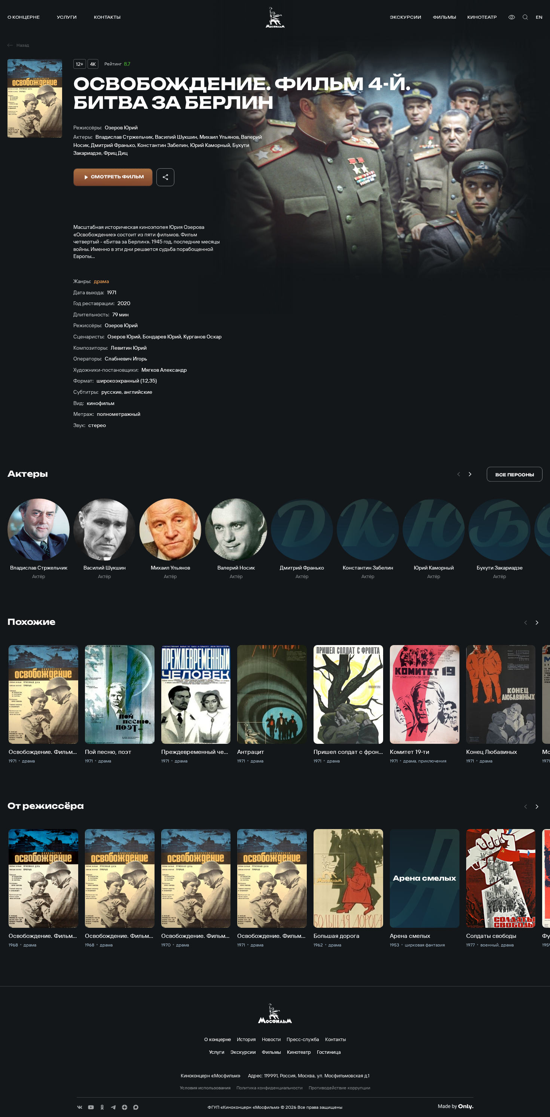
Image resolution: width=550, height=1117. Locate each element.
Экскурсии (405, 17)
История (246, 1039)
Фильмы (444, 17)
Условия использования (205, 1087)
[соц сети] (80, 1107)
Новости (271, 1039)
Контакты (107, 17)
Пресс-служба (303, 1039)
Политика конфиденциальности (269, 1087)
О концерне (23, 17)
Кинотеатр (482, 17)
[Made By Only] (455, 1107)
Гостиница (329, 1052)
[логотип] (275, 17)
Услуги (67, 17)
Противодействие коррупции (339, 1087)
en (539, 17)
